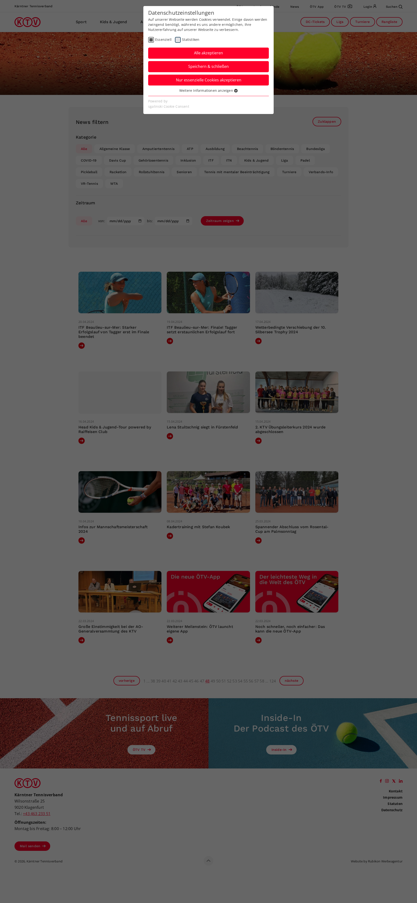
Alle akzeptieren (208, 53)
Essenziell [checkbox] (163, 39)
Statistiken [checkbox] (190, 39)
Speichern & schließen (208, 66)
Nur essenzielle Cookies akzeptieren (208, 80)
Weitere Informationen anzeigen (206, 90)
